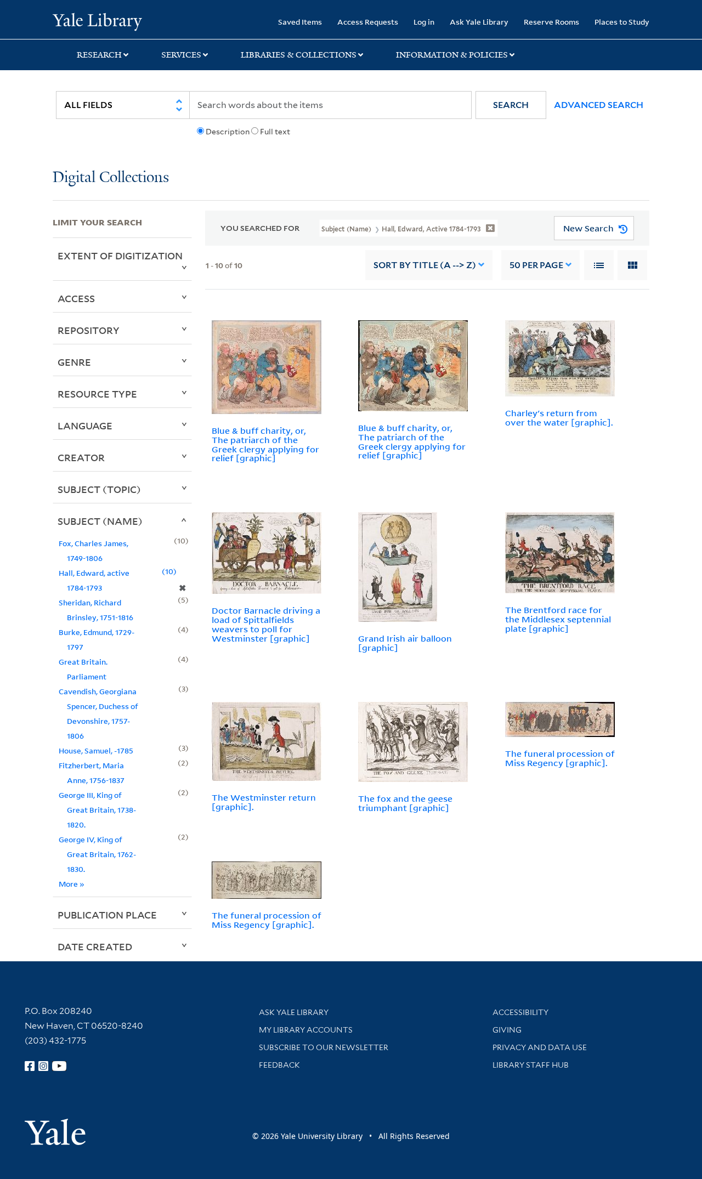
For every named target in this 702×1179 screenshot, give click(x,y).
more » (71, 883)
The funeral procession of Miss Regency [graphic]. (560, 758)
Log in (424, 21)
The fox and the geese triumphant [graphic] (405, 803)
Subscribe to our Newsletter (323, 1047)
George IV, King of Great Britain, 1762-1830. (97, 854)
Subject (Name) (100, 521)
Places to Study (622, 21)
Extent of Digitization (120, 255)
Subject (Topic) (99, 489)
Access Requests (367, 21)
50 (536, 265)
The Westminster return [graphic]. (264, 802)
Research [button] (99, 54)
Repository (89, 330)
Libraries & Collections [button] (298, 54)
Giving (507, 1029)
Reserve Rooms (551, 21)
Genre (74, 362)
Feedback (279, 1065)
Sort (424, 265)
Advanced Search (598, 105)
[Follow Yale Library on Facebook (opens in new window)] (30, 1066)
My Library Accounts (306, 1029)
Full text (275, 131)
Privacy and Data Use (539, 1047)
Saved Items (300, 21)
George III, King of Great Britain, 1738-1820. (97, 810)
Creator (81, 457)
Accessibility (520, 1012)
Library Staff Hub (530, 1065)
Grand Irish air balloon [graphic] (405, 643)
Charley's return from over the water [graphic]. (559, 417)
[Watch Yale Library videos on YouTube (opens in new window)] (59, 1066)
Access (76, 298)
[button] (510, 105)
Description (228, 131)
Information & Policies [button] (452, 54)
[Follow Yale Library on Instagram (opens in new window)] (43, 1066)
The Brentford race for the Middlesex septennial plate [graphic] (558, 619)
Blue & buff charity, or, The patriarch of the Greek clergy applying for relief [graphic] (265, 444)
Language (85, 425)
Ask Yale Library (479, 21)
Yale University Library (97, 21)
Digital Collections (111, 177)
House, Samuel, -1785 (96, 750)
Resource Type (97, 393)
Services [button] (181, 54)
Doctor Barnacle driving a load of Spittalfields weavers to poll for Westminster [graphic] (266, 624)
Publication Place (107, 914)
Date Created (95, 946)
